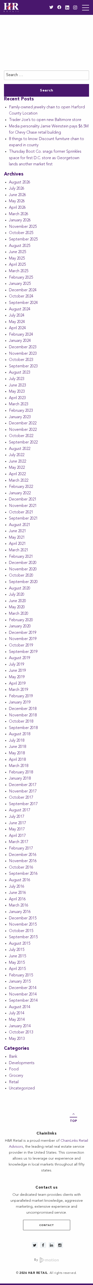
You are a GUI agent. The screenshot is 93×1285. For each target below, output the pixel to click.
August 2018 (19, 734)
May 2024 (17, 322)
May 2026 (17, 201)
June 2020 (17, 601)
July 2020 (16, 595)
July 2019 (16, 665)
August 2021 (19, 525)
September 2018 (23, 728)
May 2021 (17, 538)
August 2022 (19, 449)
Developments (21, 1063)
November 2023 (23, 354)
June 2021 (17, 531)
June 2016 (17, 893)
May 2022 (17, 468)
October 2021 (21, 512)
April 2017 (17, 836)
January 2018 (20, 779)
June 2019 (17, 671)
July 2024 (16, 316)
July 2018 (16, 741)
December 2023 (22, 347)
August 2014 (19, 1007)
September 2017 (23, 804)
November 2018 (23, 715)
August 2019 (19, 658)
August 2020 (19, 588)
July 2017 (16, 817)
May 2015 (17, 963)
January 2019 (20, 702)
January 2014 (20, 1026)
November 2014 (23, 994)
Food (14, 1069)
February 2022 (21, 487)
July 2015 (16, 950)
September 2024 (23, 303)
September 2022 (23, 442)
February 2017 (21, 848)
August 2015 (19, 944)
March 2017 (18, 842)
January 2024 (20, 341)
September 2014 (23, 1001)
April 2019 (17, 684)
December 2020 (22, 563)
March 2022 (18, 481)
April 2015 (17, 969)
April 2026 (17, 208)
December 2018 (22, 709)
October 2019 (21, 645)
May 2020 (17, 607)
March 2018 (18, 766)
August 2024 (19, 309)
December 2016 (22, 855)
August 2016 (19, 880)
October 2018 (21, 722)
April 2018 (17, 760)
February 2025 (21, 278)
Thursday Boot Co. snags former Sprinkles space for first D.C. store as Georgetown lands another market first (45, 158)
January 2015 (20, 982)
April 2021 (17, 544)
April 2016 (17, 899)
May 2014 (17, 1020)
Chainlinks (46, 1134)
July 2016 (16, 887)
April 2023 (17, 398)
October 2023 (21, 360)
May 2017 (17, 829)
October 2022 (21, 436)
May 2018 (17, 753)
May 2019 (17, 677)
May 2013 (17, 1039)
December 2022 (22, 423)
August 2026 (19, 182)
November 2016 (23, 861)
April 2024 (17, 328)
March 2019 (18, 690)
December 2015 (22, 918)
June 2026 (17, 195)
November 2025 (23, 227)
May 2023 (17, 392)
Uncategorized (22, 1088)
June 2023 (17, 385)
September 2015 (23, 937)
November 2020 (23, 569)
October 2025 (21, 233)
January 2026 (20, 220)
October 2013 (21, 1032)
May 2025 (17, 259)
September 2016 (23, 874)
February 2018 (21, 772)
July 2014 (16, 1013)
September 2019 (23, 652)
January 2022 (20, 493)
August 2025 (19, 246)
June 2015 (17, 956)
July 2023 (16, 379)
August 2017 (19, 810)
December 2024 (22, 290)
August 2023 (19, 373)
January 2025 (20, 284)
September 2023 (23, 366)
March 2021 (18, 550)
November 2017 (23, 791)
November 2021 (23, 506)
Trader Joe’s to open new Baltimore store (45, 120)
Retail (14, 1082)
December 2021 (22, 499)
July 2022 (16, 455)
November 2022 (23, 430)
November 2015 (23, 925)
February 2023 (21, 411)
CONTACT (46, 1225)
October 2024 (21, 296)
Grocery (16, 1076)
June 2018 (17, 747)
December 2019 (22, 633)
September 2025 (23, 239)
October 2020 (21, 576)
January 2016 (20, 912)
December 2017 (22, 785)
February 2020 (21, 620)
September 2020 (23, 582)
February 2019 (21, 696)
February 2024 (21, 335)
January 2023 (20, 417)
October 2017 (21, 798)
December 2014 (22, 988)
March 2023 (18, 404)
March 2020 (18, 614)
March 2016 (18, 905)
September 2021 (23, 519)
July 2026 (16, 189)
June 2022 (17, 462)
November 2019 (23, 639)
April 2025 (17, 265)
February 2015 (21, 975)
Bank (13, 1057)
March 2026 (18, 214)
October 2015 (21, 931)
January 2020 (20, 626)
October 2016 (21, 868)
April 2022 (17, 474)
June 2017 (17, 823)
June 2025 (17, 252)
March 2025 (18, 271)
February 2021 (21, 557)
